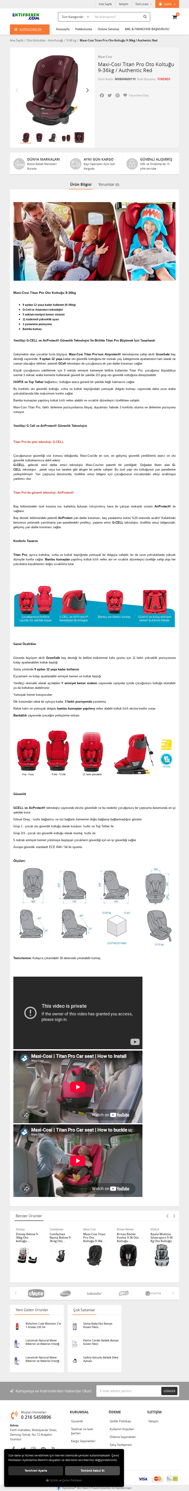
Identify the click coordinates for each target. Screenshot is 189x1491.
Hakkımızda (83, 29)
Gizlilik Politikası (120, 1421)
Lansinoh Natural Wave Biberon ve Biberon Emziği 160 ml (43, 1359)
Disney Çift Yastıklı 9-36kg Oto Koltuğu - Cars (161, 1237)
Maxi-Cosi (105, 57)
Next (87, 89)
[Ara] (145, 16)
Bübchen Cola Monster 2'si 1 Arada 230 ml (43, 1325)
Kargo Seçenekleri (83, 1441)
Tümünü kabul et (92, 1471)
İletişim (123, 4)
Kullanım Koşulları (122, 1429)
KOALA (121, 1229)
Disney (155, 1229)
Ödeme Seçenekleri (123, 1437)
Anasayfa (63, 29)
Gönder (169, 1391)
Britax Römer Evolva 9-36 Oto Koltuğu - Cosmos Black (94, 1237)
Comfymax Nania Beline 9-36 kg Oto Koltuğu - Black (27, 1237)
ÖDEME (115, 1412)
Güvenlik (77, 1421)
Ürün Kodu (105, 79)
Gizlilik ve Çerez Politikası (66, 1480)
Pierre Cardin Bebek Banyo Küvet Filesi (100, 1342)
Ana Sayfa (105, 4)
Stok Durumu (146, 79)
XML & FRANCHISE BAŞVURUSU (147, 29)
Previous (16, 89)
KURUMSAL (79, 1412)
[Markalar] (36, 1293)
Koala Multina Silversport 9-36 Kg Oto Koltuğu (128, 1237)
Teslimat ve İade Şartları (82, 1431)
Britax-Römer (91, 1229)
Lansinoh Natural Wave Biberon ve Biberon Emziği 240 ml (43, 1342)
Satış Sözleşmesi (121, 1445)
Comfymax (23, 1229)
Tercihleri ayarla (36, 1471)
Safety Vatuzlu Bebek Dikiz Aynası (100, 1359)
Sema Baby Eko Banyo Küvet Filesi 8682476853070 (97, 1325)
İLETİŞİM (154, 1412)
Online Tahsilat (108, 29)
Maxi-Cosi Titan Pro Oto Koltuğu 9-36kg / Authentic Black (61, 1237)
